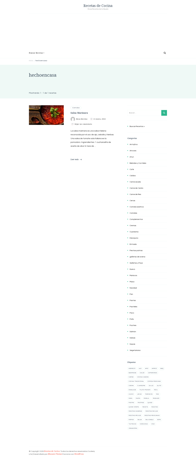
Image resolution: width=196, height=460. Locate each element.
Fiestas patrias (136, 250)
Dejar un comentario (83, 124)
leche (139, 394)
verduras (144, 424)
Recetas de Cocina (98, 5)
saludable (149, 419)
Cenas (132, 200)
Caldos (133, 176)
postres (141, 402)
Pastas (133, 300)
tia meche (132, 424)
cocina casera (143, 377)
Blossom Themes (55, 454)
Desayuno (134, 238)
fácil (156, 390)
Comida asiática (137, 207)
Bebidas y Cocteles (138, 163)
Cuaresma (134, 232)
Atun (132, 157)
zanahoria (133, 428)
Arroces (133, 151)
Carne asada (135, 182)
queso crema (134, 407)
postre (131, 402)
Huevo (132, 269)
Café (132, 169)
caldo (142, 373)
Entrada (133, 244)
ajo (140, 368)
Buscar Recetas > (36, 53)
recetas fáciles (135, 415)
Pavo (132, 313)
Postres (133, 325)
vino (153, 424)
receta (145, 407)
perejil (146, 398)
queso (150, 402)
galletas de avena (137, 257)
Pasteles (133, 307)
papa (130, 398)
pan (157, 394)
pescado (156, 398)
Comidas (76, 108)
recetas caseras (135, 411)
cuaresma (141, 385)
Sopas (132, 344)
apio (146, 368)
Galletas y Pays (136, 263)
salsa (139, 419)
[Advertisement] (98, 33)
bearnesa (132, 373)
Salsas (132, 338)
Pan (131, 294)
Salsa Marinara (79, 112)
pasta (138, 398)
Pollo (132, 319)
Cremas (133, 225)
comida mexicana (154, 381)
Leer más (75, 159)
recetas (154, 407)
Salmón (133, 331)
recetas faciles (152, 411)
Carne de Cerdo (136, 188)
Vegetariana (135, 350)
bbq (161, 368)
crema (131, 385)
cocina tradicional (136, 381)
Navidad (133, 288)
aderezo (132, 368)
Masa (132, 282)
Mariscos (133, 275)
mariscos (149, 394)
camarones (152, 373)
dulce (151, 385)
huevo (131, 394)
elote (159, 385)
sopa (159, 419)
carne (131, 377)
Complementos (136, 219)
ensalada (132, 390)
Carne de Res (135, 194)
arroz (154, 368)
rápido (131, 419)
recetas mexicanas (152, 415)
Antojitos (134, 144)
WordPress (79, 454)
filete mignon (145, 390)
